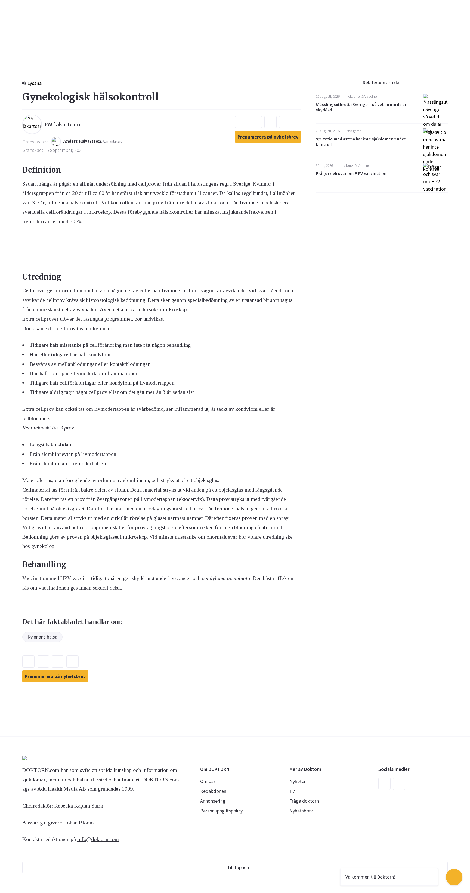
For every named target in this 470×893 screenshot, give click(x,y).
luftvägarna (353, 131)
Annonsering (212, 801)
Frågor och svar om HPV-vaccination (351, 173)
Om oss (208, 781)
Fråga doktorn (304, 801)
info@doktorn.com (98, 839)
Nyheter (297, 781)
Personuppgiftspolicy (221, 811)
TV (292, 791)
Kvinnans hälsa (42, 637)
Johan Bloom (79, 823)
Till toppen (238, 867)
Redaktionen (213, 791)
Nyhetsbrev (301, 811)
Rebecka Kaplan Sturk (78, 806)
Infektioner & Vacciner (361, 96)
